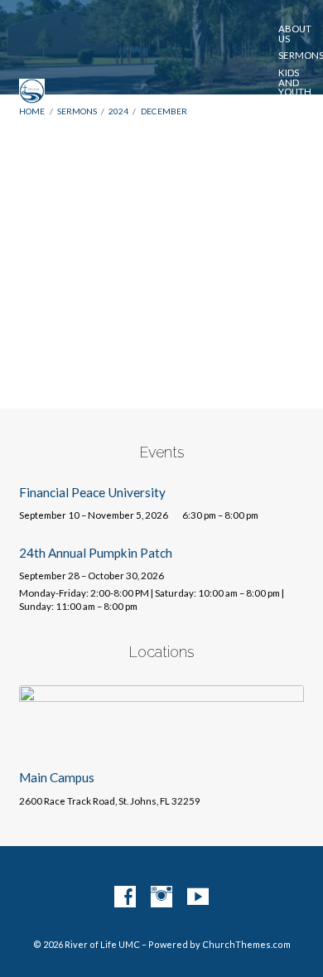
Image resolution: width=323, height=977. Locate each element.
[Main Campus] (161, 746)
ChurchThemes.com (246, 944)
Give (293, 153)
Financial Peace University (92, 492)
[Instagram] (161, 897)
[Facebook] (125, 897)
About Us (294, 33)
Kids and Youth (294, 82)
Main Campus (56, 777)
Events (296, 109)
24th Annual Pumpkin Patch (95, 552)
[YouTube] (198, 897)
